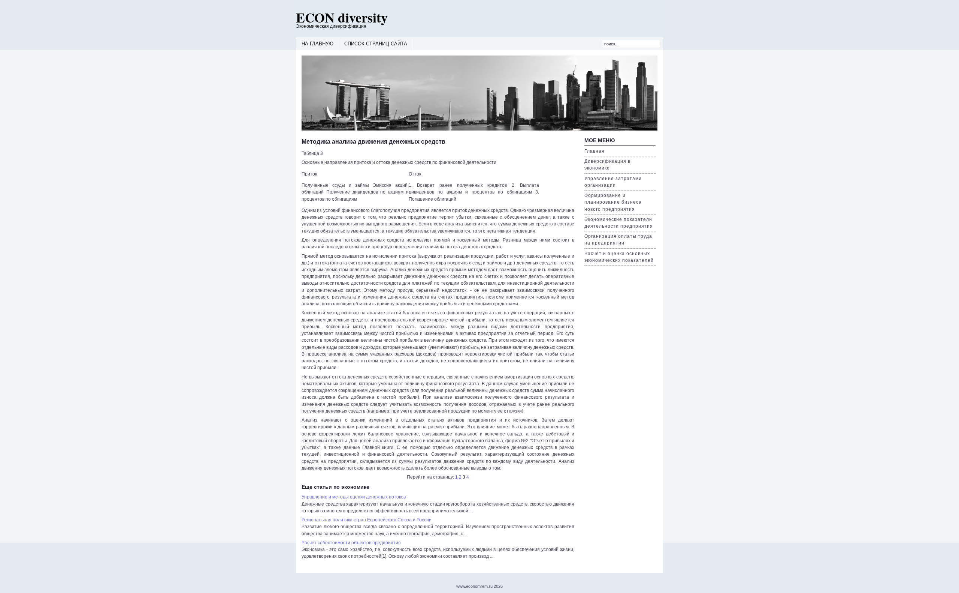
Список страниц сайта (375, 44)
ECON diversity (342, 17)
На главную (317, 44)
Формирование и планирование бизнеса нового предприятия (613, 202)
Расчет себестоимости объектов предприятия (351, 542)
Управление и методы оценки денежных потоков (354, 497)
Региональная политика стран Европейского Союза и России (367, 519)
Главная (594, 151)
